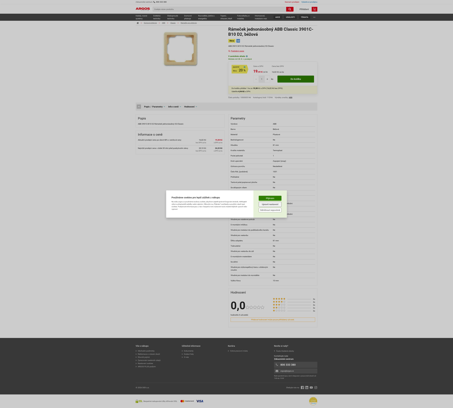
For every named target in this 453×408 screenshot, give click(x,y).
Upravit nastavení (270, 204)
